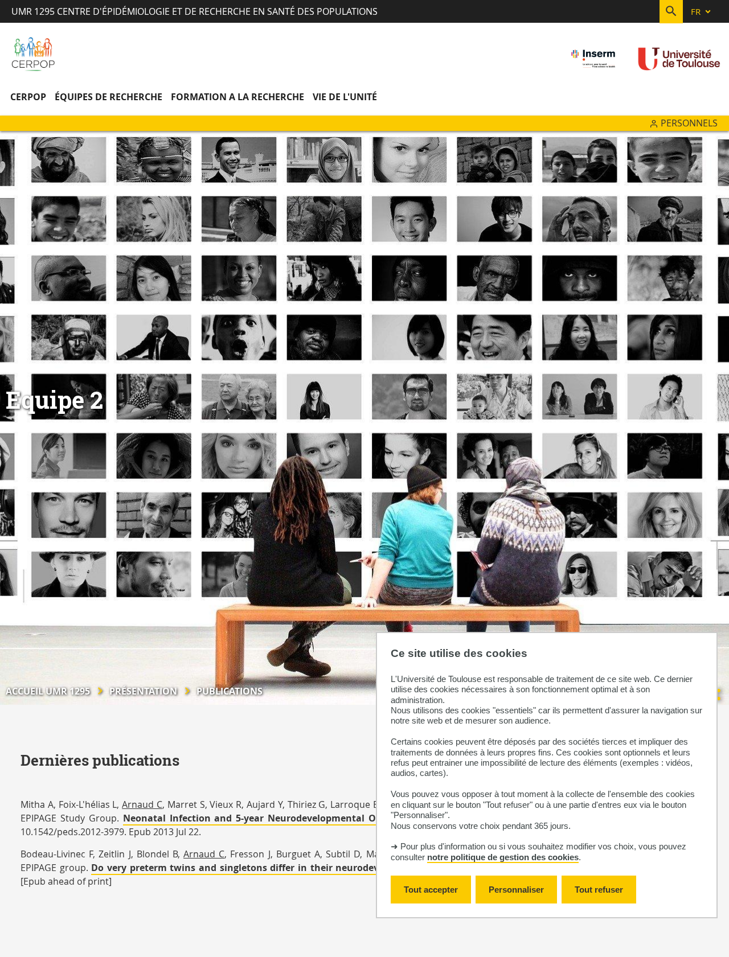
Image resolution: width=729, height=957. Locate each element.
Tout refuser (599, 889)
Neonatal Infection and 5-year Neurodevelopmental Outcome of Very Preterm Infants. (326, 818)
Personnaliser (516, 889)
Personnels (689, 123)
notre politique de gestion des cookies (503, 857)
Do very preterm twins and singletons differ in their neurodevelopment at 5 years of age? (299, 867)
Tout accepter (431, 889)
